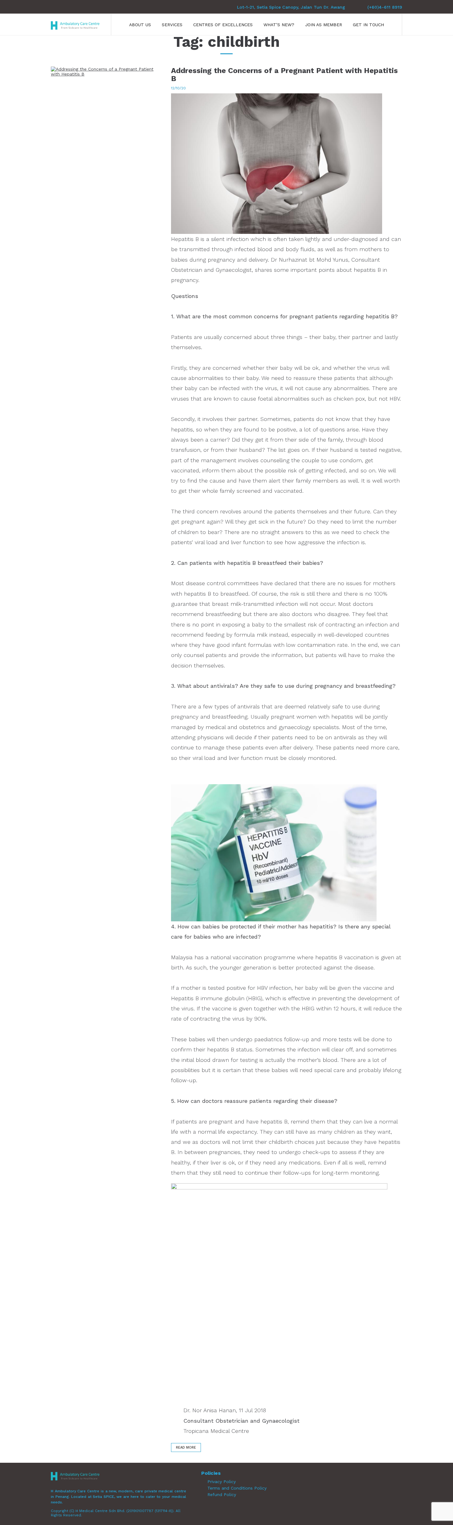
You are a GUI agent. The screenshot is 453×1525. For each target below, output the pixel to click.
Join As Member (323, 24)
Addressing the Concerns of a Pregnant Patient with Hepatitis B (284, 74)
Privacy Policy (221, 1481)
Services (172, 24)
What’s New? (278, 24)
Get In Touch (368, 24)
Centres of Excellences (223, 24)
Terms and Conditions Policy (237, 1488)
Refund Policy (221, 1494)
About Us (140, 24)
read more (186, 1447)
